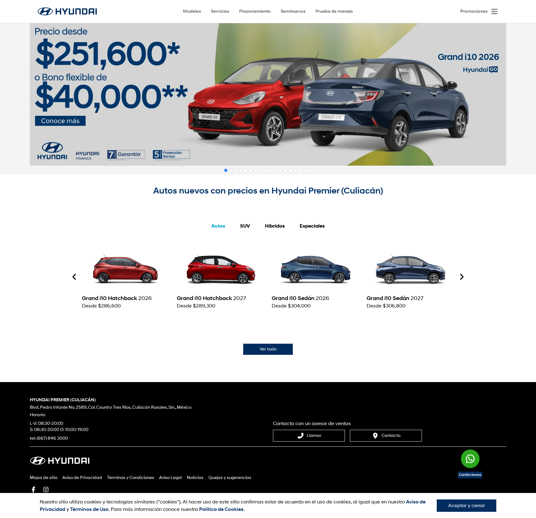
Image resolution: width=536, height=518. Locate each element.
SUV (245, 226)
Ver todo (268, 349)
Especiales (312, 226)
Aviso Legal (170, 477)
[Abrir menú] (494, 11)
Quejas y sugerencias (229, 477)
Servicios (220, 11)
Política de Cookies (221, 509)
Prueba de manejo (334, 11)
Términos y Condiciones (130, 477)
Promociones (474, 11)
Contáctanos (470, 474)
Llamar (314, 435)
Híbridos (275, 226)
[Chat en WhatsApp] (470, 455)
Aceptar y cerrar (466, 506)
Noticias (195, 477)
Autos (218, 226)
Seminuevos (293, 11)
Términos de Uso (89, 509)
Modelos (192, 11)
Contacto (391, 435)
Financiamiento (255, 11)
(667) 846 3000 (52, 438)
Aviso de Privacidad (82, 477)
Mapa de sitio (43, 477)
